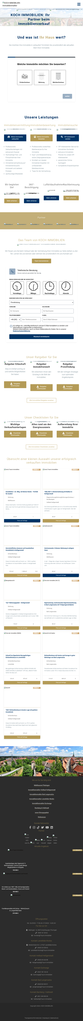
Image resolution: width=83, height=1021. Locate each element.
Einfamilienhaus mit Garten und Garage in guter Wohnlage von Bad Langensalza (59, 656)
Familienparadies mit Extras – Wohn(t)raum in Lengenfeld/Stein (15, 909)
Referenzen (42, 817)
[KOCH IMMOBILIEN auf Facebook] (30, 828)
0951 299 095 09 (42, 996)
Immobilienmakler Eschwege (42, 803)
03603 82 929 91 (42, 984)
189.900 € (15, 891)
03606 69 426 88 (42, 960)
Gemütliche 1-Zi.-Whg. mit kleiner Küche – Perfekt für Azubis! (22, 493)
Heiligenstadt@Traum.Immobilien (42, 962)
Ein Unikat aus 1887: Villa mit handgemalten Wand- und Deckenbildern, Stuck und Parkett (15, 888)
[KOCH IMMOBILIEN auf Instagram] (34, 828)
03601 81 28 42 (43, 933)
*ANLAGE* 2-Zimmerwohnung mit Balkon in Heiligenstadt (58, 493)
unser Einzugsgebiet (42, 812)
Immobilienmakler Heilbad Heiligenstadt (41, 790)
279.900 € (15, 913)
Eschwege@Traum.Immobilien (42, 974)
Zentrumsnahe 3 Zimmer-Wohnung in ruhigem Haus (59, 549)
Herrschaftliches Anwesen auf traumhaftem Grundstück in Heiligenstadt (20, 549)
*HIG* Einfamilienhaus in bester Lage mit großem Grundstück (21, 711)
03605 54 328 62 (42, 947)
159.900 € (15, 870)
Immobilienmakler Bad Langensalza (42, 794)
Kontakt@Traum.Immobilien (43, 935)
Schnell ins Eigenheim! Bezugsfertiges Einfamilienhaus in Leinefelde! (18, 656)
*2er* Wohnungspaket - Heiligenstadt (18, 603)
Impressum (45, 1018)
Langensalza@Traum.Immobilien (42, 987)
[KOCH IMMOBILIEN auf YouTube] (47, 828)
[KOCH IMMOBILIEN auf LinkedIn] (52, 828)
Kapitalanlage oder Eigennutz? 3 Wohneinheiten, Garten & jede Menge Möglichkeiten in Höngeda (15, 865)
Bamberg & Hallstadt (42, 808)
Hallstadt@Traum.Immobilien (43, 999)
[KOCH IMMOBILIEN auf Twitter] (43, 828)
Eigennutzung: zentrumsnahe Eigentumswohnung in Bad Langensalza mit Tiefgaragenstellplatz (60, 604)
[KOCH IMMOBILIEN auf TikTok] (38, 828)
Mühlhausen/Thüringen (42, 785)
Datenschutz (54, 1018)
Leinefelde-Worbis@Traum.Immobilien (43, 950)
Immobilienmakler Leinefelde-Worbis (41, 799)
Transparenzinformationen (33, 1018)
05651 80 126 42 (42, 972)
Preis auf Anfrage (22, 520)
